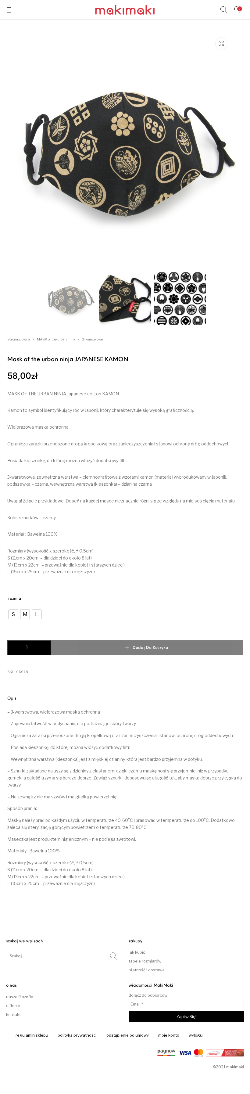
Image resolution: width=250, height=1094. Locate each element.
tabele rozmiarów (145, 961)
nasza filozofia (19, 996)
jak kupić (137, 952)
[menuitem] (32, 1035)
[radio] (13, 614)
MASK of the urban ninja (56, 339)
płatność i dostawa (147, 969)
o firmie (13, 1005)
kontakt (13, 1014)
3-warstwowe (92, 339)
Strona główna (18, 339)
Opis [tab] (11, 698)
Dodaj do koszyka (150, 648)
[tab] (125, 802)
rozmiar (15, 599)
